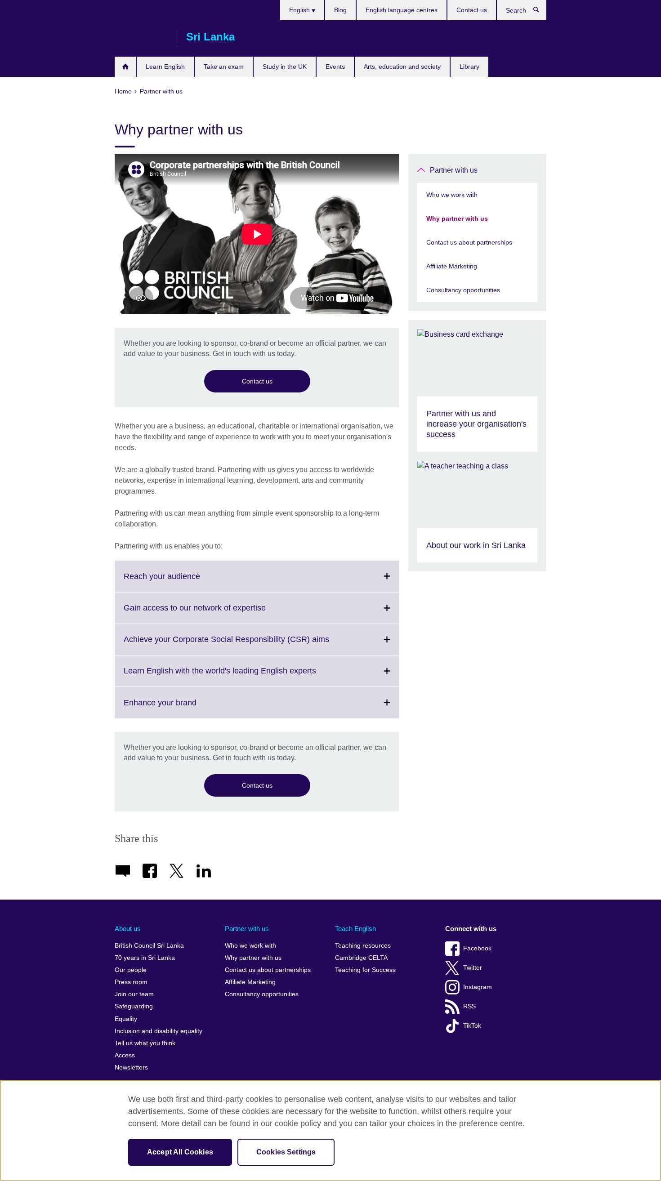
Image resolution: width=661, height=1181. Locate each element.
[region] (330, 1130)
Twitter (472, 967)
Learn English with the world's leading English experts (240, 676)
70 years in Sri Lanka (145, 957)
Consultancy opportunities (463, 290)
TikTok (472, 1025)
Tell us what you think (145, 1043)
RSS (469, 1006)
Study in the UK (285, 66)
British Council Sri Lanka (141, 37)
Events (335, 66)
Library (469, 66)
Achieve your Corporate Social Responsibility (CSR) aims (246, 644)
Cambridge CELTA (361, 957)
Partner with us (454, 170)
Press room (131, 982)
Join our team (134, 994)
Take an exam (224, 66)
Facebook (477, 948)
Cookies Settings (286, 1152)
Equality (126, 1019)
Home (125, 67)
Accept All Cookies (180, 1152)
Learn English (165, 66)
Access (125, 1055)
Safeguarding (134, 1006)
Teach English (355, 928)
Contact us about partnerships (469, 242)
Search (540, 11)
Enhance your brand (180, 708)
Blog (340, 9)
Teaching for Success (365, 970)
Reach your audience (182, 581)
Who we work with (452, 194)
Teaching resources (363, 945)
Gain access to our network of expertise (214, 613)
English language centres (402, 9)
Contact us (471, 9)
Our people (131, 970)
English (300, 9)
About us (128, 928)
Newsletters (131, 1067)
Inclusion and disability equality (158, 1031)
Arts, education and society (402, 66)
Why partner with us (457, 218)
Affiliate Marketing (451, 266)
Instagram (477, 987)
